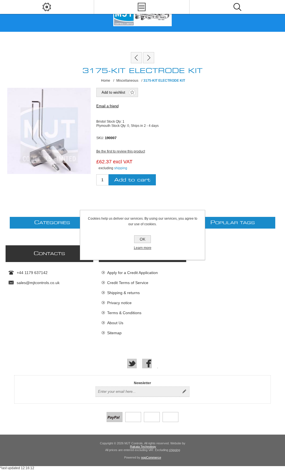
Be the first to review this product (120, 151)
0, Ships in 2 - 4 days (143, 126)
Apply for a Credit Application (132, 272)
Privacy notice (119, 303)
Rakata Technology (143, 446)
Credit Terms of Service (127, 282)
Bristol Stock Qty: (109, 121)
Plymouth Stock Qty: (111, 126)
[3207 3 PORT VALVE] (148, 57)
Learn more (142, 248)
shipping (120, 168)
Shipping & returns (123, 292)
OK (142, 239)
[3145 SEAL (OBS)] (136, 57)
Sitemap (114, 333)
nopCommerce (151, 457)
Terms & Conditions (124, 313)
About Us (115, 323)
